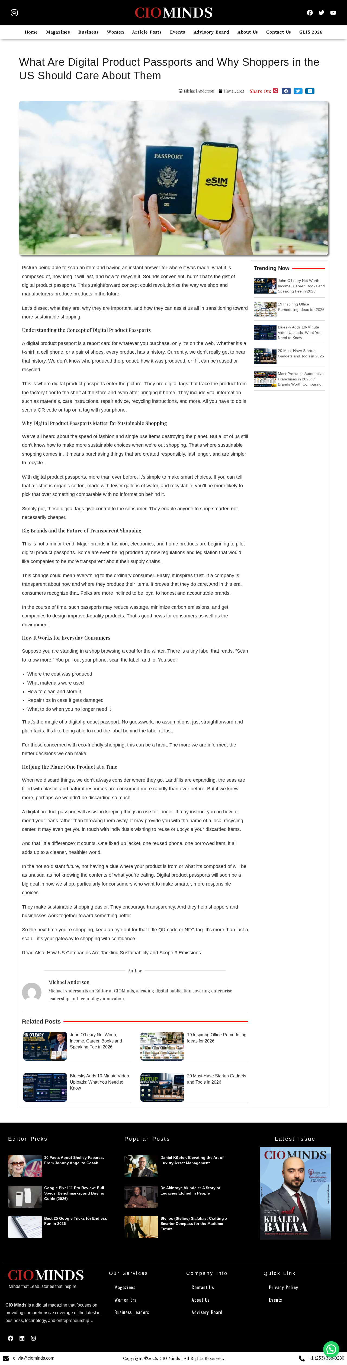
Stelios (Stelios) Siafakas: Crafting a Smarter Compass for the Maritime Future (193, 1223)
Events (177, 32)
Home (31, 32)
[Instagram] (33, 1338)
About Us (247, 32)
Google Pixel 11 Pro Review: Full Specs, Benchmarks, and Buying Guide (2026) (74, 1193)
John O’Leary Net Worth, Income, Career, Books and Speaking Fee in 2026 (96, 1040)
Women (115, 32)
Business (88, 32)
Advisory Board (211, 32)
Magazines (58, 32)
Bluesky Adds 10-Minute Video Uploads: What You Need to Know (99, 1082)
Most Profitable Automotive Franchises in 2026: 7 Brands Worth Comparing (301, 378)
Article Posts (147, 32)
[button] (14, 12)
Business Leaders (131, 1312)
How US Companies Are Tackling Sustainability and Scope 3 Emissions (124, 952)
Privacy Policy (283, 1287)
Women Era (125, 1299)
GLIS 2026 (310, 32)
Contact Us (278, 32)
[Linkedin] (22, 1338)
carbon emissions (190, 607)
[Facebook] (10, 1338)
